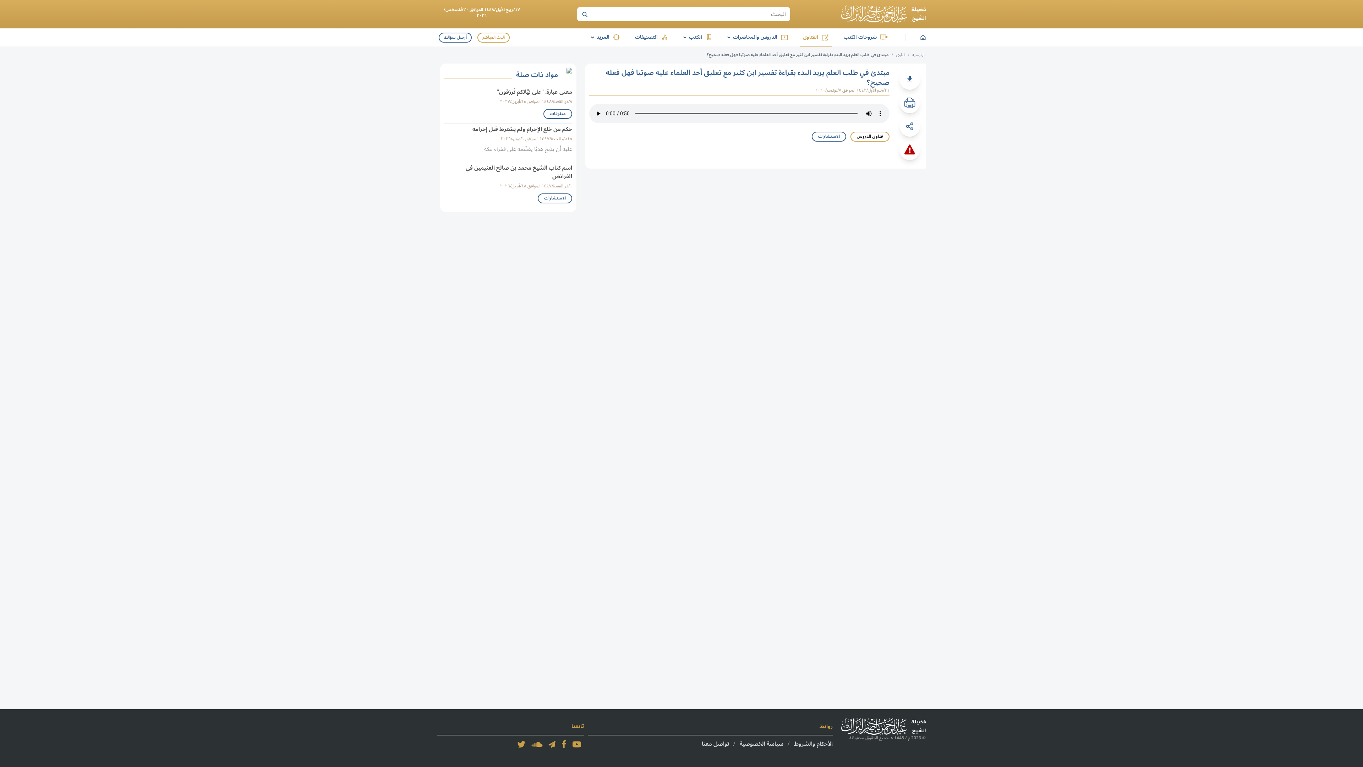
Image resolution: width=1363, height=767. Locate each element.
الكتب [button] (691, 37)
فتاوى (900, 54)
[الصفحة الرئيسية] (883, 14)
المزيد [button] (599, 37)
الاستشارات (829, 136)
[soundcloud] (537, 744)
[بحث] (585, 14)
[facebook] (564, 744)
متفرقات (558, 113)
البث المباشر (493, 37)
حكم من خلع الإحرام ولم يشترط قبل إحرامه (522, 129)
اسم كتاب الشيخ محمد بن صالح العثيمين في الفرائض (519, 172)
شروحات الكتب (860, 37)
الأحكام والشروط (813, 744)
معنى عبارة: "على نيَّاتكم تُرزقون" (534, 92)
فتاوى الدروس (870, 136)
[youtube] (577, 744)
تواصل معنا (715, 744)
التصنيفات (646, 37)
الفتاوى (810, 37)
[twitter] (521, 744)
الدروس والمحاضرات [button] (751, 37)
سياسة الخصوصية (761, 744)
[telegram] (551, 744)
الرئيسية (919, 54)
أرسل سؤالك (455, 37)
